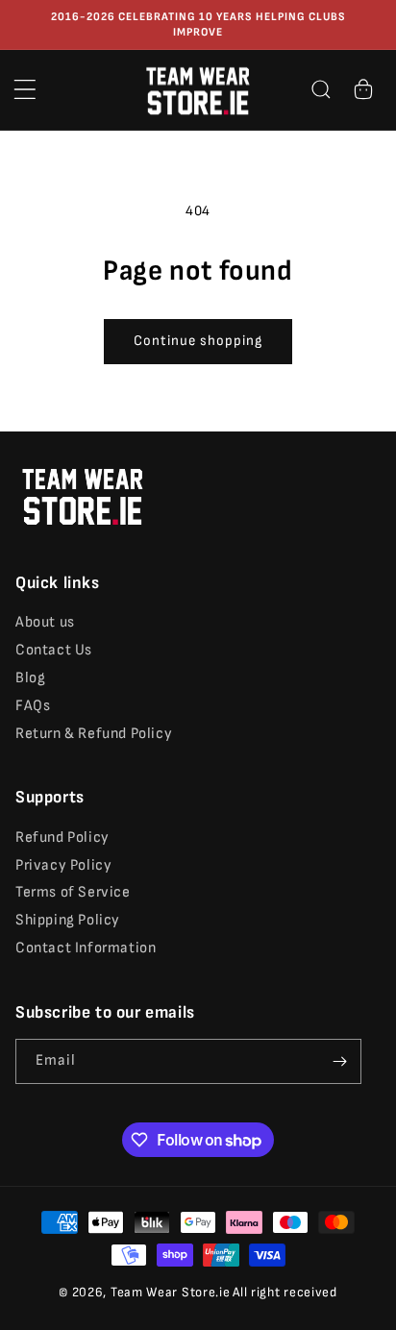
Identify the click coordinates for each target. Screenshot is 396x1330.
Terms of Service (73, 892)
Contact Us (53, 650)
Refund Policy (62, 837)
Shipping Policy (67, 920)
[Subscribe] (339, 1061)
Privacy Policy (63, 865)
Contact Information (85, 948)
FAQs (32, 706)
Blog (30, 678)
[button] (25, 89)
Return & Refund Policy (93, 734)
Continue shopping (198, 341)
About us (45, 622)
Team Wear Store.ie (171, 1292)
